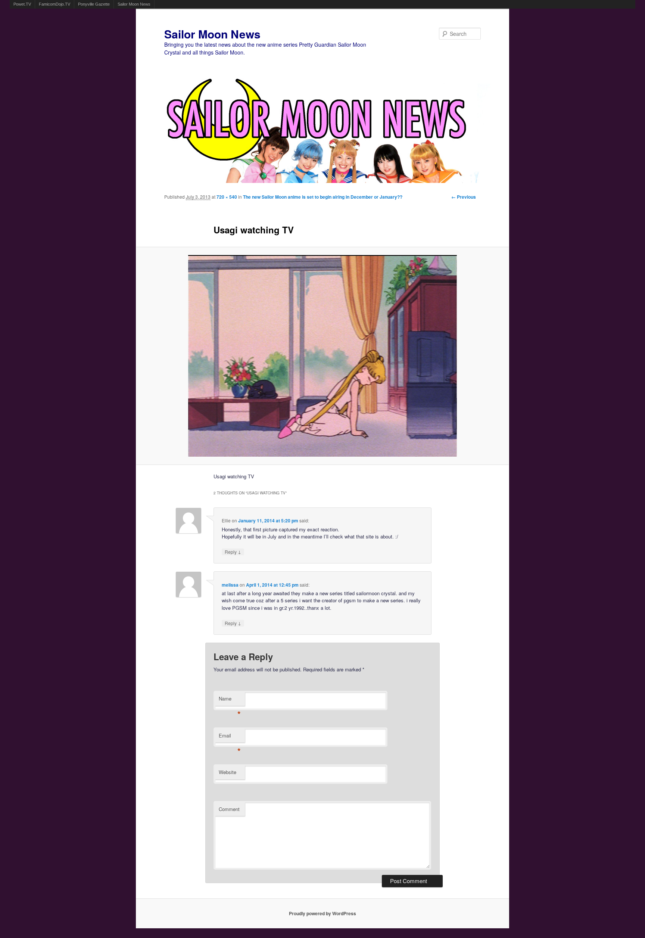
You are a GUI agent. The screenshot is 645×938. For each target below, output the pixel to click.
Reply (233, 552)
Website (227, 772)
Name (230, 700)
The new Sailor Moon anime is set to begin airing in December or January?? (322, 196)
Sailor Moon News (134, 4)
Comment (229, 809)
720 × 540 (226, 196)
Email (230, 737)
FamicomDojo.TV (54, 4)
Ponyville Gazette (94, 4)
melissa (230, 584)
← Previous (463, 196)
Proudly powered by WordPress (322, 913)
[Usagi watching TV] (322, 356)
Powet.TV (22, 4)
